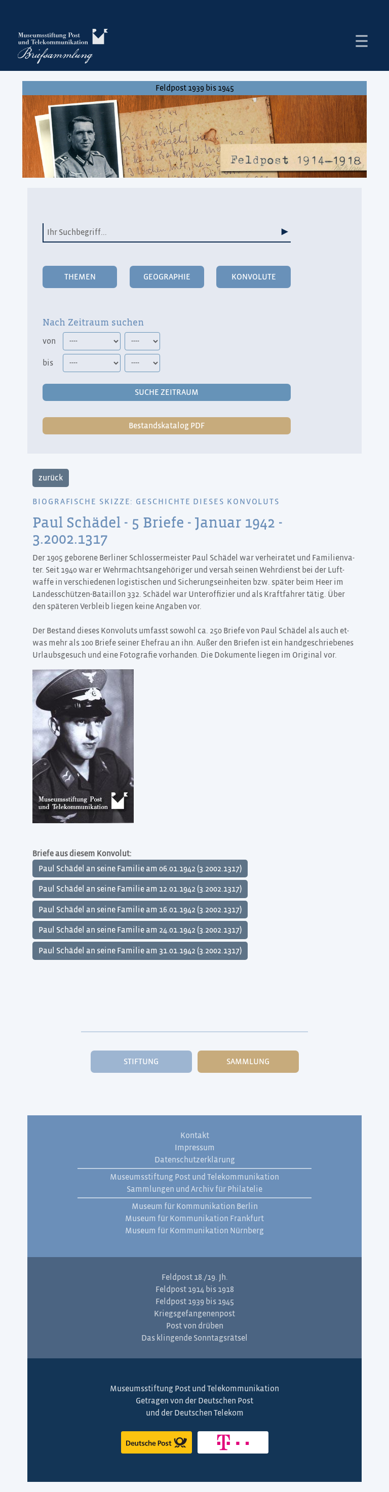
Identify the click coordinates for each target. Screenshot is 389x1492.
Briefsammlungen (62, 48)
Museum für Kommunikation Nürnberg (194, 1231)
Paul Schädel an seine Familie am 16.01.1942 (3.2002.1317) (140, 910)
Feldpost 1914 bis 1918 (194, 1289)
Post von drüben (194, 1326)
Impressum (195, 1148)
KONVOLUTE (253, 277)
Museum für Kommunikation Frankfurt (194, 1219)
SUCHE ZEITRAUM (167, 392)
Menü (362, 41)
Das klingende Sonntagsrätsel (194, 1338)
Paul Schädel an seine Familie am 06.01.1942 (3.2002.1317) (140, 869)
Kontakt (194, 1136)
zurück (50, 478)
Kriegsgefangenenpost (194, 1314)
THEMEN (80, 277)
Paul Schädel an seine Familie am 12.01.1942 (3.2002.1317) (140, 889)
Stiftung (141, 1062)
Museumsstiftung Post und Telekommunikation (194, 1177)
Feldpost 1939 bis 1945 (194, 88)
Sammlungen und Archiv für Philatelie (194, 1189)
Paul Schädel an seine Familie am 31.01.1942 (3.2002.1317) (140, 951)
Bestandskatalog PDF (167, 426)
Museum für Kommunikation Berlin (195, 1206)
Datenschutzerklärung (194, 1160)
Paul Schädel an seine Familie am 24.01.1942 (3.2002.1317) (140, 930)
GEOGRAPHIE (166, 277)
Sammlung (247, 1062)
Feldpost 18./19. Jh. (195, 1277)
